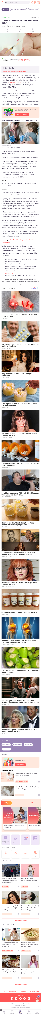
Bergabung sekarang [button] (21, 114)
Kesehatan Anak (17, 744)
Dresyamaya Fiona (24, 59)
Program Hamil (26, 950)
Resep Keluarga (6, 978)
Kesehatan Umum (33, 9)
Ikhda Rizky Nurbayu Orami (25, 60)
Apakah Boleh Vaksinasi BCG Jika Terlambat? (15, 71)
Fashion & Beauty (26, 978)
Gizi (12, 9)
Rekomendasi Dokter (22, 781)
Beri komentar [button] (20, 764)
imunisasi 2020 (6, 749)
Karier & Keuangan (7, 950)
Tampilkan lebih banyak (20, 920)
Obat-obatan (19, 795)
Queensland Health (15, 82)
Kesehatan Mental (21, 9)
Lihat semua (35, 803)
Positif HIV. (9, 273)
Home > (4, 14)
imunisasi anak (28, 744)
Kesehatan (5, 9)
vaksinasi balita (6, 744)
